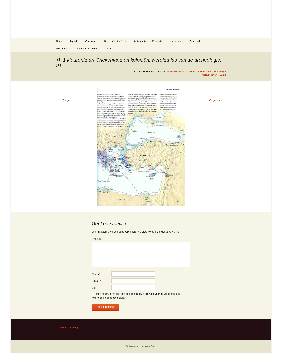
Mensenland (62, 48)
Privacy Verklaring (68, 327)
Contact (108, 48)
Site (94, 287)
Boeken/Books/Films (115, 41)
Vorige (63, 100)
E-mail (96, 281)
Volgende (217, 100)
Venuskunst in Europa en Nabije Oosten (190, 71)
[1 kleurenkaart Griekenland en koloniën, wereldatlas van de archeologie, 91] (141, 146)
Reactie (97, 238)
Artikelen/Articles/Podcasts (147, 41)
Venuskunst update (86, 48)
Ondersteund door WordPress (141, 346)
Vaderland (194, 41)
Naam (96, 274)
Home (59, 41)
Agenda (74, 41)
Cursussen (91, 41)
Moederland (175, 41)
